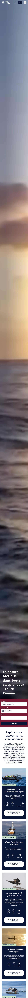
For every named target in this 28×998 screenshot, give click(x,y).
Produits (3, 701)
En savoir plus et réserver (14, 813)
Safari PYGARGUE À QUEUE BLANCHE (14, 894)
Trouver (14, 724)
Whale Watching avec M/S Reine (14, 843)
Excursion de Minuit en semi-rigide (14, 950)
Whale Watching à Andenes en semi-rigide (14, 790)
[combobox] (14, 711)
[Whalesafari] (6, 2)
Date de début (5, 708)
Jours (3, 715)
